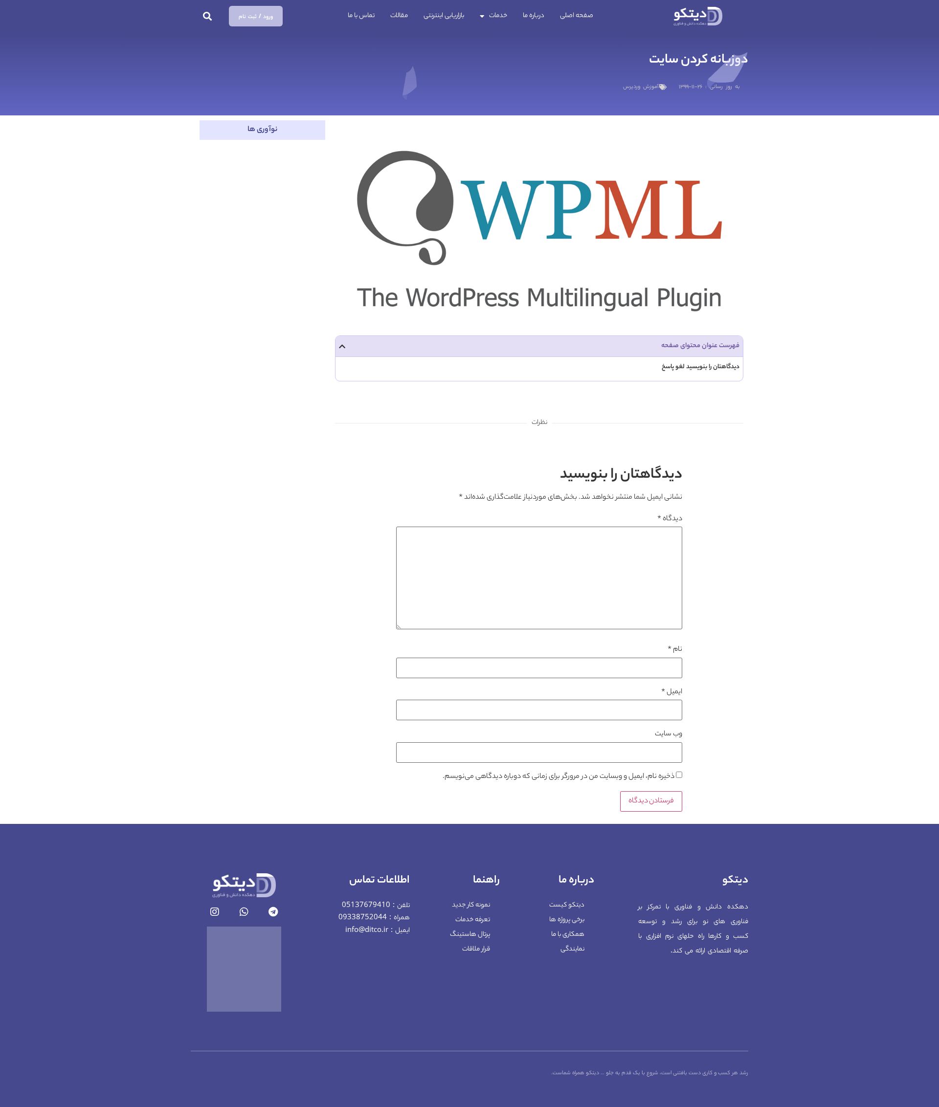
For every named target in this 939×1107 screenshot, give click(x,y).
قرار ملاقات (476, 949)
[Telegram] (273, 912)
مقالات (399, 16)
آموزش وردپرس (640, 87)
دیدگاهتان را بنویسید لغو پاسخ (700, 367)
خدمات (498, 16)
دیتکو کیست (566, 905)
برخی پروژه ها (566, 920)
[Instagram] (215, 912)
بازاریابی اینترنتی (444, 16)
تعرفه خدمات (472, 920)
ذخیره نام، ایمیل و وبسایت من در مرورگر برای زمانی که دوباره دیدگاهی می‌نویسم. (558, 777)
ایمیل (671, 692)
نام (675, 650)
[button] (208, 16)
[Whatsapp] (244, 912)
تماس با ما (361, 16)
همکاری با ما (567, 934)
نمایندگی (572, 949)
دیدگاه (669, 519)
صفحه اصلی (576, 16)
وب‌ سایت (668, 734)
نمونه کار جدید (471, 905)
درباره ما (533, 16)
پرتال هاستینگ (470, 934)
